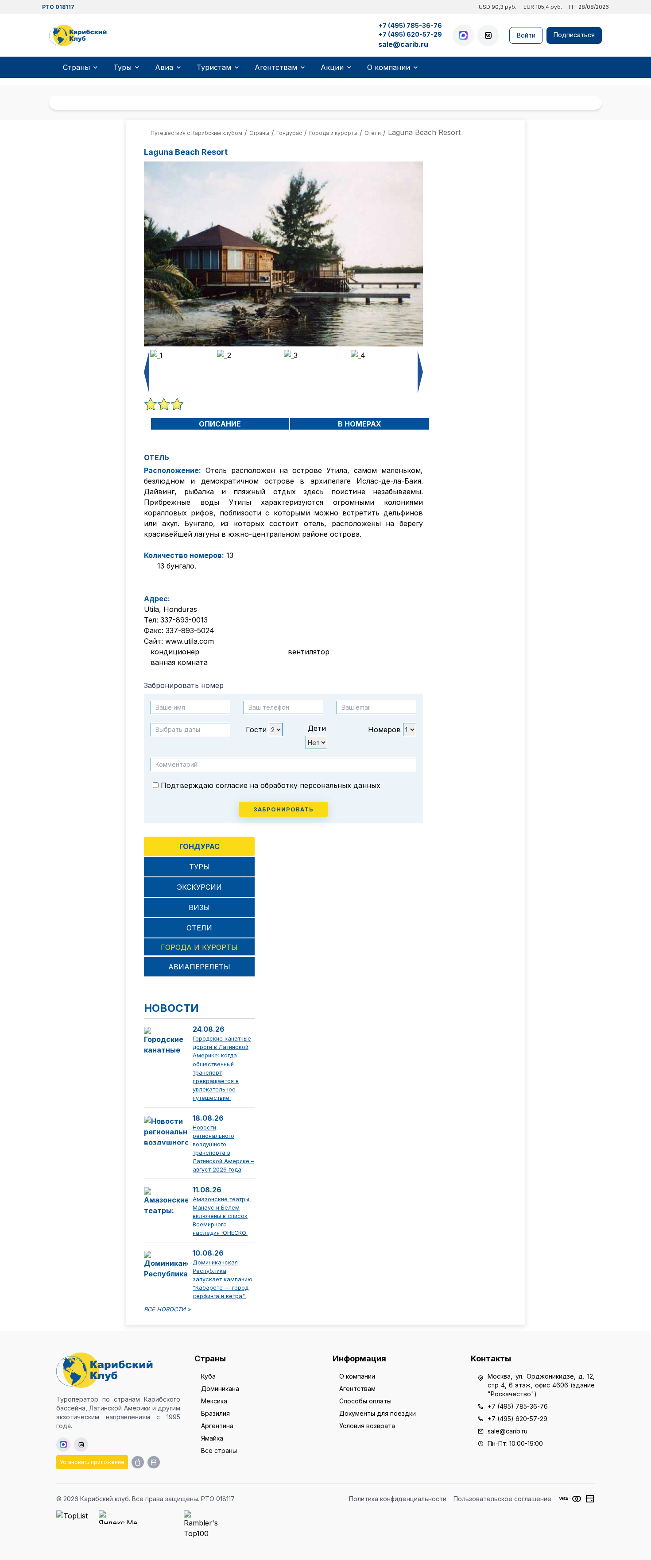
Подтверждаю (269, 785)
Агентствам (276, 67)
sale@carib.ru (403, 44)
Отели (199, 927)
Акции (332, 67)
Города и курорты (199, 947)
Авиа (164, 67)
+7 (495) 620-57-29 (410, 34)
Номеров (384, 729)
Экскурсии (199, 887)
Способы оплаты (365, 1401)
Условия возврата (367, 1425)
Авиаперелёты (199, 966)
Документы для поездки (377, 1413)
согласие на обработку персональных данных (298, 785)
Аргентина (217, 1425)
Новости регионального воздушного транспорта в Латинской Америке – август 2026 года (223, 1148)
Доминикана (220, 1388)
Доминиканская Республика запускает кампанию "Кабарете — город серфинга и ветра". (222, 1279)
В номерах (359, 423)
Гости (256, 729)
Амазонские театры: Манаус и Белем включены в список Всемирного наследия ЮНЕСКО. (222, 1216)
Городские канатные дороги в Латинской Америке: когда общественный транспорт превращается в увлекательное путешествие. (222, 1068)
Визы (199, 907)
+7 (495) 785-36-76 (410, 25)
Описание (220, 423)
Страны (76, 67)
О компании (388, 67)
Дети (317, 728)
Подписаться (574, 34)
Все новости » (167, 1309)
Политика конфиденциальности (397, 1498)
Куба (208, 1376)
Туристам (214, 67)
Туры (122, 67)
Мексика (214, 1401)
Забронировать (283, 809)
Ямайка (212, 1438)
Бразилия (215, 1413)
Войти (526, 35)
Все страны (219, 1450)
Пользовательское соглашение (502, 1498)
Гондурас (199, 846)
